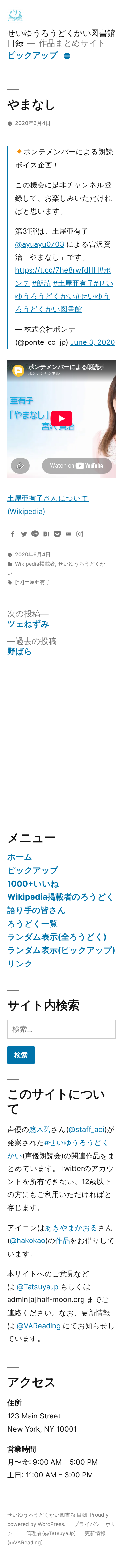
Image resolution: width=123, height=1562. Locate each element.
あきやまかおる (71, 1227)
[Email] (68, 534)
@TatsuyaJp (37, 1286)
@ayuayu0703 (39, 244)
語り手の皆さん (36, 910)
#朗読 (41, 283)
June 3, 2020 (92, 342)
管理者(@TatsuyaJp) (51, 1533)
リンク (20, 963)
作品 (62, 1240)
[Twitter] (24, 534)
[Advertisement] (61, 739)
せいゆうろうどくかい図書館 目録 (47, 1515)
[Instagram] (80, 534)
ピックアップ (32, 55)
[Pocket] (57, 534)
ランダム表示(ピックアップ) (61, 950)
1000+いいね (33, 883)
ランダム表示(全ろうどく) (57, 937)
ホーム (19, 857)
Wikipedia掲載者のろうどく (60, 897)
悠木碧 (40, 1129)
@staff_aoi (86, 1129)
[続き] (67, 56)
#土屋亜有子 (73, 283)
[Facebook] (13, 534)
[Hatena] (46, 534)
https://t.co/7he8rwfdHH (57, 270)
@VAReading (39, 1325)
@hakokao (27, 1240)
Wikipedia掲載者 (35, 564)
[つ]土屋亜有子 (33, 582)
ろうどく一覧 (32, 923)
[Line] (35, 534)
